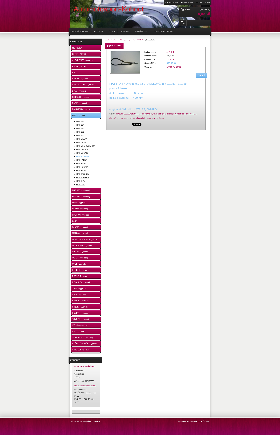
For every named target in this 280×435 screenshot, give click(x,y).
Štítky (111, 114)
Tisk (208, 2)
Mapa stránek (188, 2)
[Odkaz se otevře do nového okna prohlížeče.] (125, 74)
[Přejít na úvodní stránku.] (77, 8)
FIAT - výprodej (124, 40)
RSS (200, 2)
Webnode (198, 421)
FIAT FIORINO (137, 40)
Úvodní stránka (110, 40)
